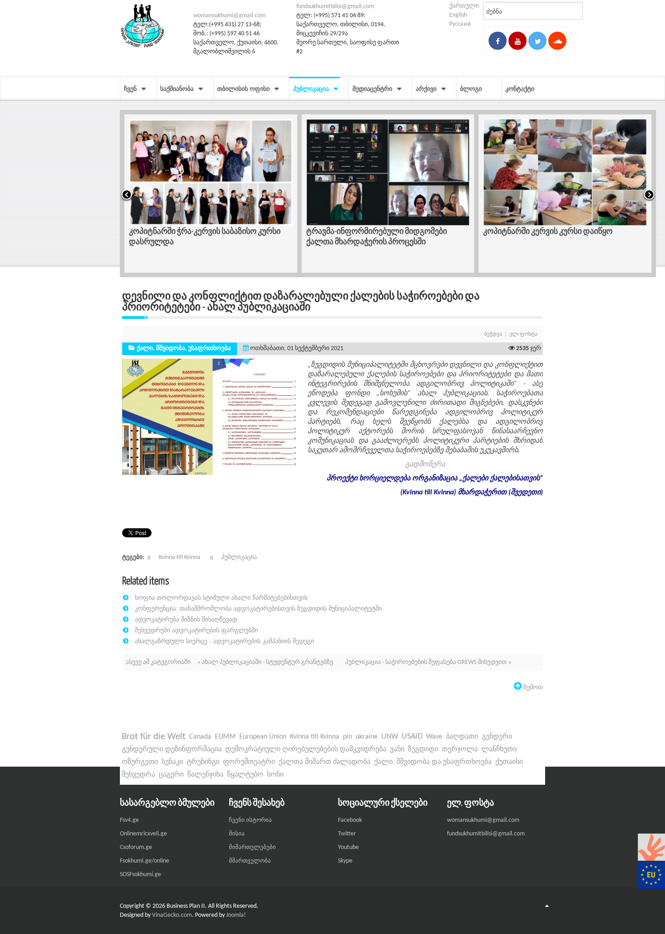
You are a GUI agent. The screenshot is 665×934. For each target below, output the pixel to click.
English (458, 15)
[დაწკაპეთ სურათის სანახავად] (212, 416)
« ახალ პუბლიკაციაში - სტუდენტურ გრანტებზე (265, 662)
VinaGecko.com (172, 915)
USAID (412, 736)
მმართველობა (250, 861)
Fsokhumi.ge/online (144, 861)
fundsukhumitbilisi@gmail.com (335, 6)
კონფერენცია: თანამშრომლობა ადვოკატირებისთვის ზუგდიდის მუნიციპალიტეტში (258, 608)
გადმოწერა (425, 464)
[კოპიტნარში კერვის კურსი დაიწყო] (545, 172)
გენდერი (497, 736)
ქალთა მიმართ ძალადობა (324, 762)
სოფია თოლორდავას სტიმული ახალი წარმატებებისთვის (221, 597)
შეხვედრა (138, 774)
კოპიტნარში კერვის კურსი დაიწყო (528, 231)
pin (347, 736)
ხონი (275, 774)
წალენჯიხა (205, 774)
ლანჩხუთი (499, 749)
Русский (460, 24)
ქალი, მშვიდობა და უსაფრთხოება (433, 762)
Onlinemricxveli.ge (143, 833)
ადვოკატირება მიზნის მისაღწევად (186, 619)
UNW (389, 736)
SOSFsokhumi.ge (140, 874)
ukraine (367, 736)
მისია (237, 834)
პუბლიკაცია (239, 557)
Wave (434, 736)
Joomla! (236, 915)
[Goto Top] (547, 906)
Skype (345, 861)
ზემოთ (532, 687)
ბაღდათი (462, 736)
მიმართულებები (252, 847)
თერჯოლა (460, 749)
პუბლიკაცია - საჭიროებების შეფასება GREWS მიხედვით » (428, 662)
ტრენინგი (203, 762)
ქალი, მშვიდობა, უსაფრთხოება (184, 348)
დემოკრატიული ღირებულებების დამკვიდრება (305, 749)
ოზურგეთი (140, 762)
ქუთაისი (509, 762)
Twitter (347, 833)
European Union (262, 736)
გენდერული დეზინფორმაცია (172, 749)
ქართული (464, 6)
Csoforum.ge (136, 847)
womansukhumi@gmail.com (229, 15)
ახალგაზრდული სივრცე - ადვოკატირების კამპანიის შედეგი (224, 641)
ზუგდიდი (423, 749)
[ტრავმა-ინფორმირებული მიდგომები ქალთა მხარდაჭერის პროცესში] (368, 172)
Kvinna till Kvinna (179, 557)
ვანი (397, 749)
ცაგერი (171, 774)
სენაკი (172, 762)
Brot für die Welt (153, 736)
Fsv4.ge (129, 820)
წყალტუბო (245, 774)
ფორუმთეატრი (249, 762)
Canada (200, 736)
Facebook (350, 820)
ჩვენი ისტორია (250, 820)
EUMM (225, 736)
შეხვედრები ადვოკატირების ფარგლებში (196, 630)
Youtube (348, 847)
